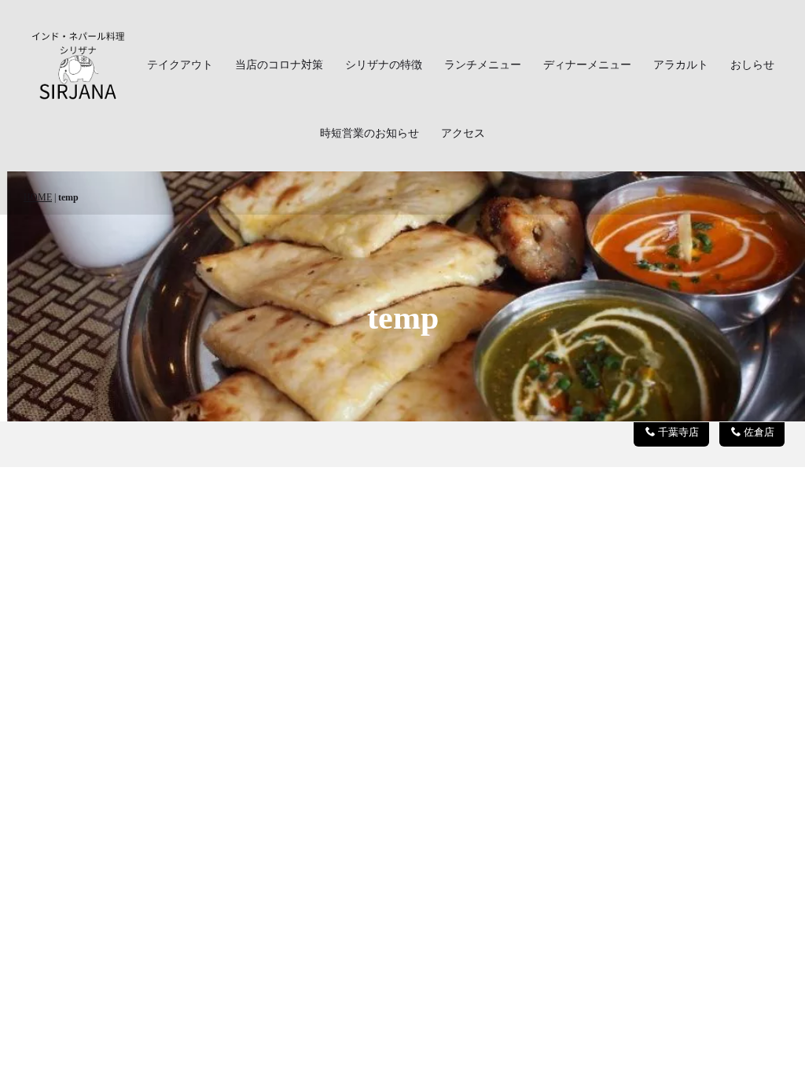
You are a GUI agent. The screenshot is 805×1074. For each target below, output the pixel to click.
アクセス (463, 133)
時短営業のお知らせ (369, 133)
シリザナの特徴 (383, 65)
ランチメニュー (482, 65)
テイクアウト (180, 65)
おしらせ (752, 65)
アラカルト (680, 65)
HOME (38, 197)
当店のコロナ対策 (279, 65)
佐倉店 (759, 432)
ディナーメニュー (587, 65)
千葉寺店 (678, 432)
